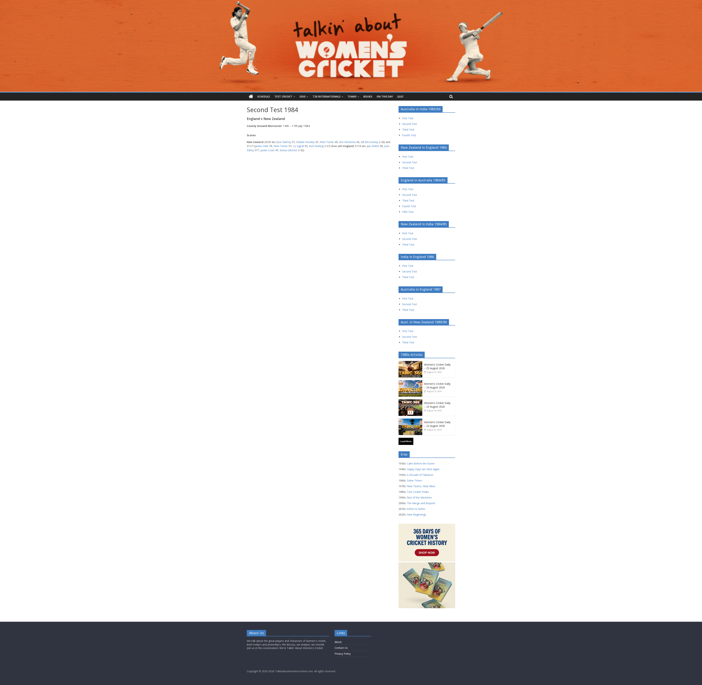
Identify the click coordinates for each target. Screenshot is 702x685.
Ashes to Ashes (416, 509)
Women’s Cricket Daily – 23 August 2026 (437, 404)
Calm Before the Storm (421, 463)
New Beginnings (416, 514)
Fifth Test (408, 212)
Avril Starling (316, 146)
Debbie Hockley (305, 142)
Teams (352, 96)
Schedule (263, 96)
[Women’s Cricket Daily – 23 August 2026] (410, 401)
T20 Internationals (326, 96)
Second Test (409, 124)
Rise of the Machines (419, 497)
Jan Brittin (373, 146)
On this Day (385, 96)
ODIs (302, 96)
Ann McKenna (347, 142)
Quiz (400, 96)
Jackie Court (268, 150)
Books (367, 96)
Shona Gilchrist (288, 150)
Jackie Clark (261, 146)
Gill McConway (369, 142)
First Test (407, 118)
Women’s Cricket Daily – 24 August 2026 (437, 385)
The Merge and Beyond (421, 503)
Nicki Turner (327, 142)
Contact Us (341, 648)
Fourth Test (409, 135)
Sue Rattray (284, 142)
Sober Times (414, 480)
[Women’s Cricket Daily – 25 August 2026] (410, 363)
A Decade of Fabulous (420, 475)
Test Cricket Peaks (418, 492)
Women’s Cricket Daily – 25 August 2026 (437, 366)
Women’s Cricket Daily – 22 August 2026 (437, 424)
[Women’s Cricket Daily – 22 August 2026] (410, 420)
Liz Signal (298, 146)
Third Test (408, 129)
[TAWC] (251, 97)
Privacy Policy (343, 653)
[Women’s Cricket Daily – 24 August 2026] (410, 382)
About (338, 642)
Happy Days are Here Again (423, 469)
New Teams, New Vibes (421, 486)
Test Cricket (283, 96)
